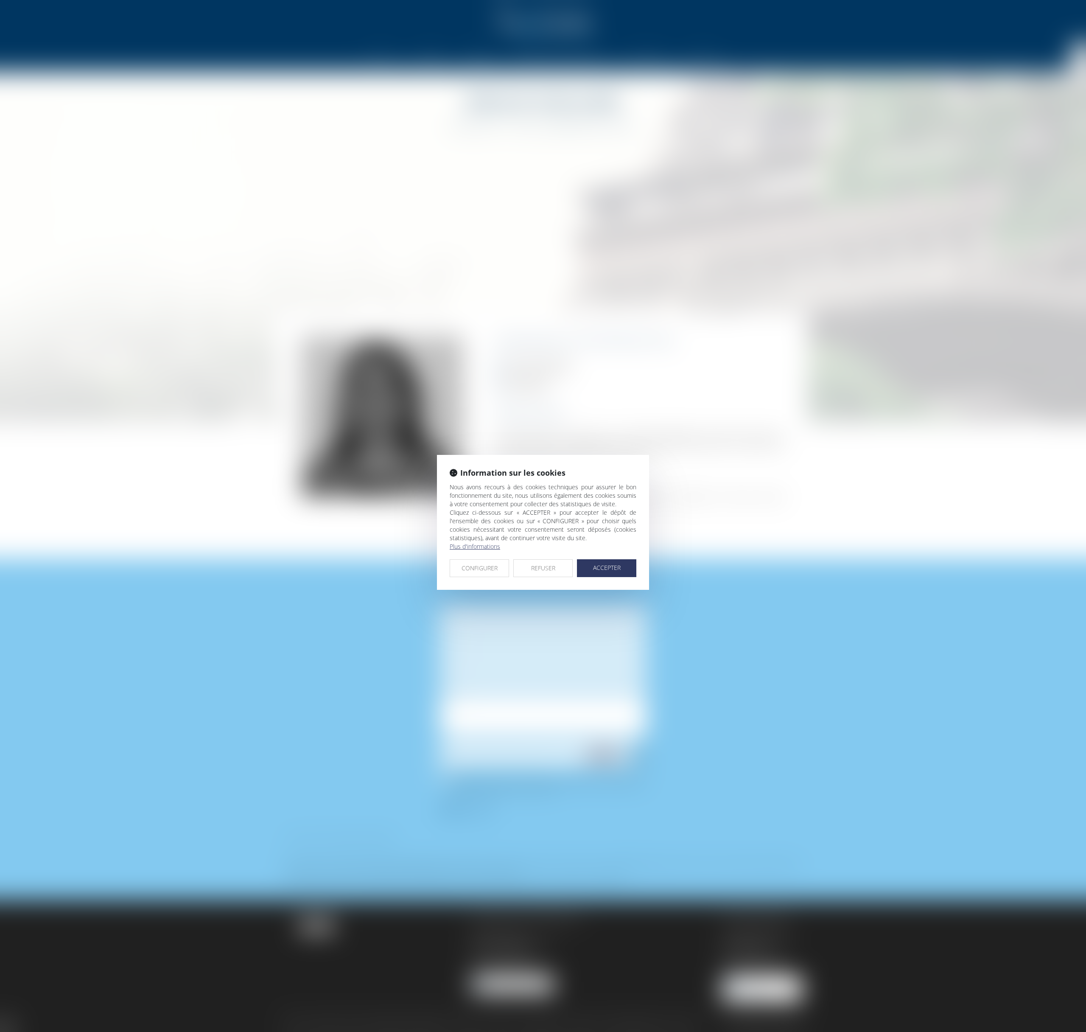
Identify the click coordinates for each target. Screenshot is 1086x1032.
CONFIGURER (480, 568)
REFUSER (543, 568)
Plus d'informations (475, 546)
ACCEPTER (607, 568)
